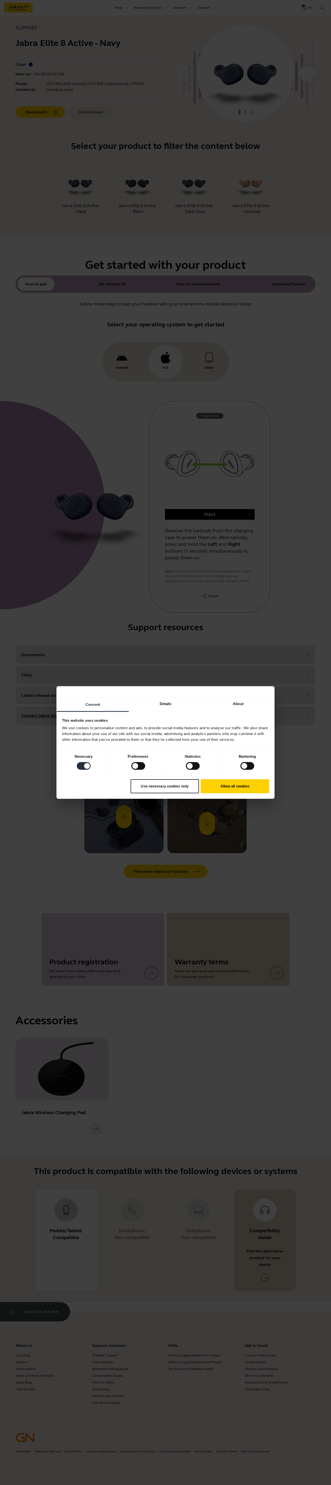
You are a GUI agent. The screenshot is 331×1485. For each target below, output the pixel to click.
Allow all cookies (235, 786)
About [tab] (238, 704)
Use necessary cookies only (165, 786)
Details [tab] (166, 704)
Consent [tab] (93, 704)
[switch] (138, 766)
